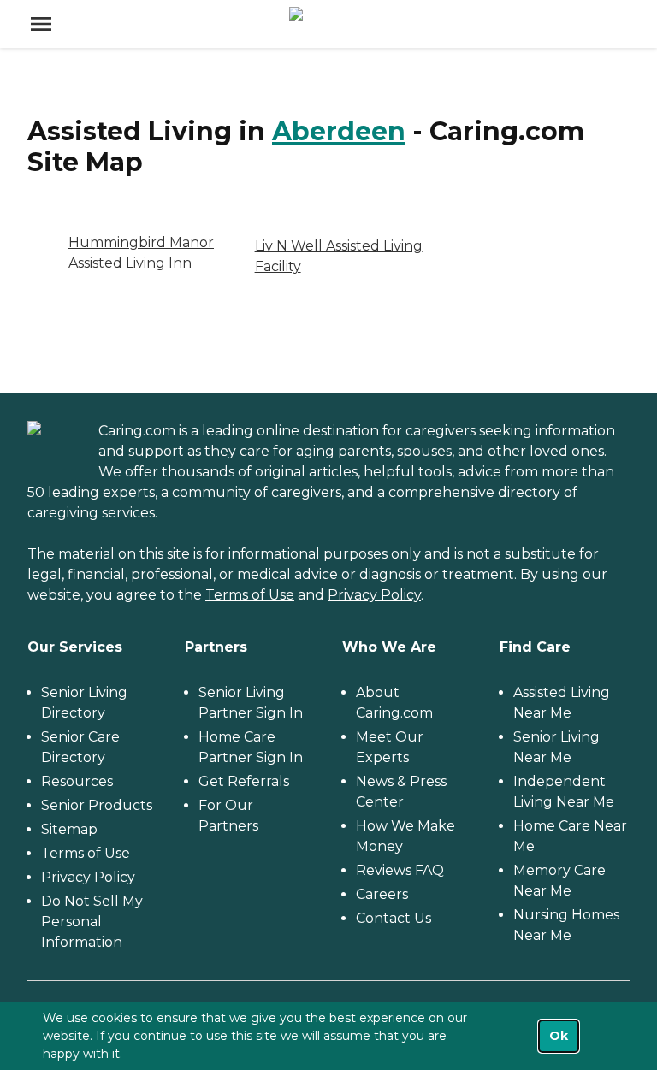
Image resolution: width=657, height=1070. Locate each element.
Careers (382, 894)
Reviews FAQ (400, 870)
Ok (558, 1035)
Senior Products (96, 805)
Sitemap (69, 829)
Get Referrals (243, 781)
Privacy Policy (374, 595)
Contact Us (393, 918)
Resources (77, 781)
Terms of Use (249, 595)
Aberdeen (338, 131)
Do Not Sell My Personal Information (92, 921)
